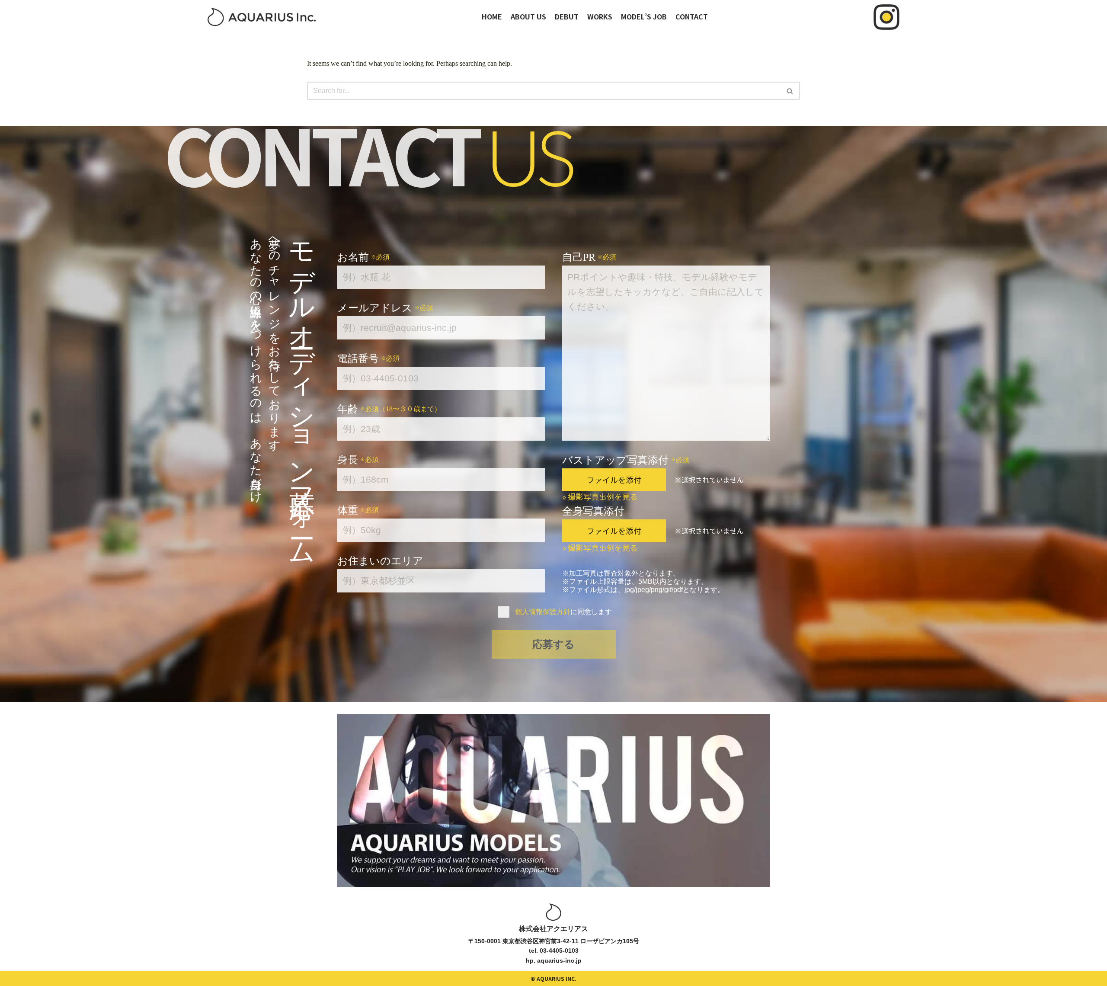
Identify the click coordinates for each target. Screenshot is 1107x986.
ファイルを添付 (614, 479)
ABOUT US (528, 16)
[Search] (790, 91)
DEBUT (567, 16)
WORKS (599, 16)
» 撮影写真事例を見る (600, 496)
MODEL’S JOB (644, 16)
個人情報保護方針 (542, 611)
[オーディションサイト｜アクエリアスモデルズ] (262, 17)
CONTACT (691, 16)
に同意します (563, 611)
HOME (492, 16)
